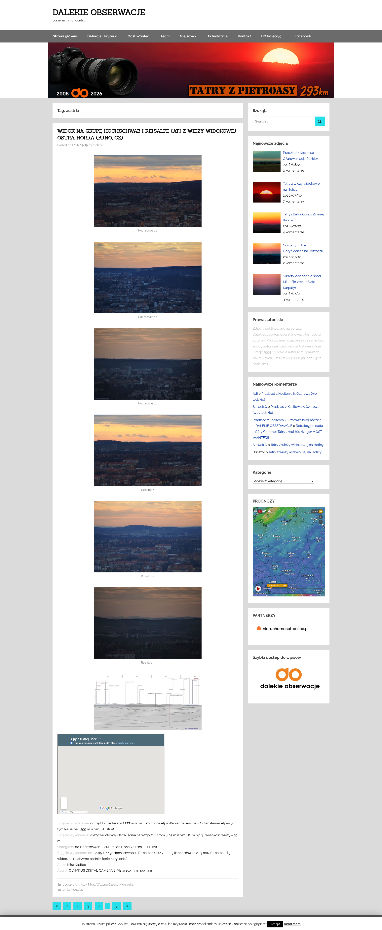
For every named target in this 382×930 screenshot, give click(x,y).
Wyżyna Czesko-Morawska (115, 884)
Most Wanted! (139, 36)
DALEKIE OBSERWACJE (99, 12)
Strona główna (65, 36)
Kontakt (244, 36)
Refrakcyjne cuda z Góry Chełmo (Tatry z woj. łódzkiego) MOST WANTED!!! (288, 432)
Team (165, 36)
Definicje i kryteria (102, 36)
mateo (97, 145)
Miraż (91, 884)
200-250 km (71, 884)
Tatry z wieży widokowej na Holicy (297, 445)
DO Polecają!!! (273, 36)
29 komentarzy (73, 889)
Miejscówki (188, 36)
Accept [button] (275, 924)
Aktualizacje (218, 36)
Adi (255, 394)
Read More (292, 924)
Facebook (303, 36)
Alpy (84, 884)
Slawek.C (260, 407)
